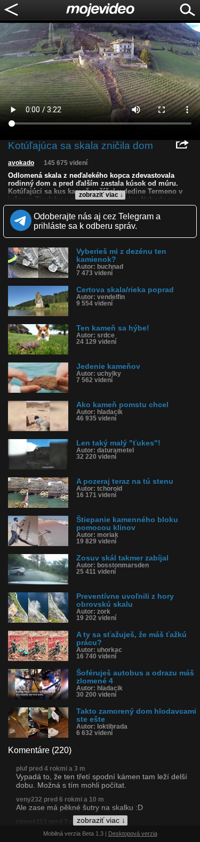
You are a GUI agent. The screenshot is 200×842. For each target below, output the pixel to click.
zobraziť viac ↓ (101, 195)
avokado (21, 163)
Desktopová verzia (132, 833)
